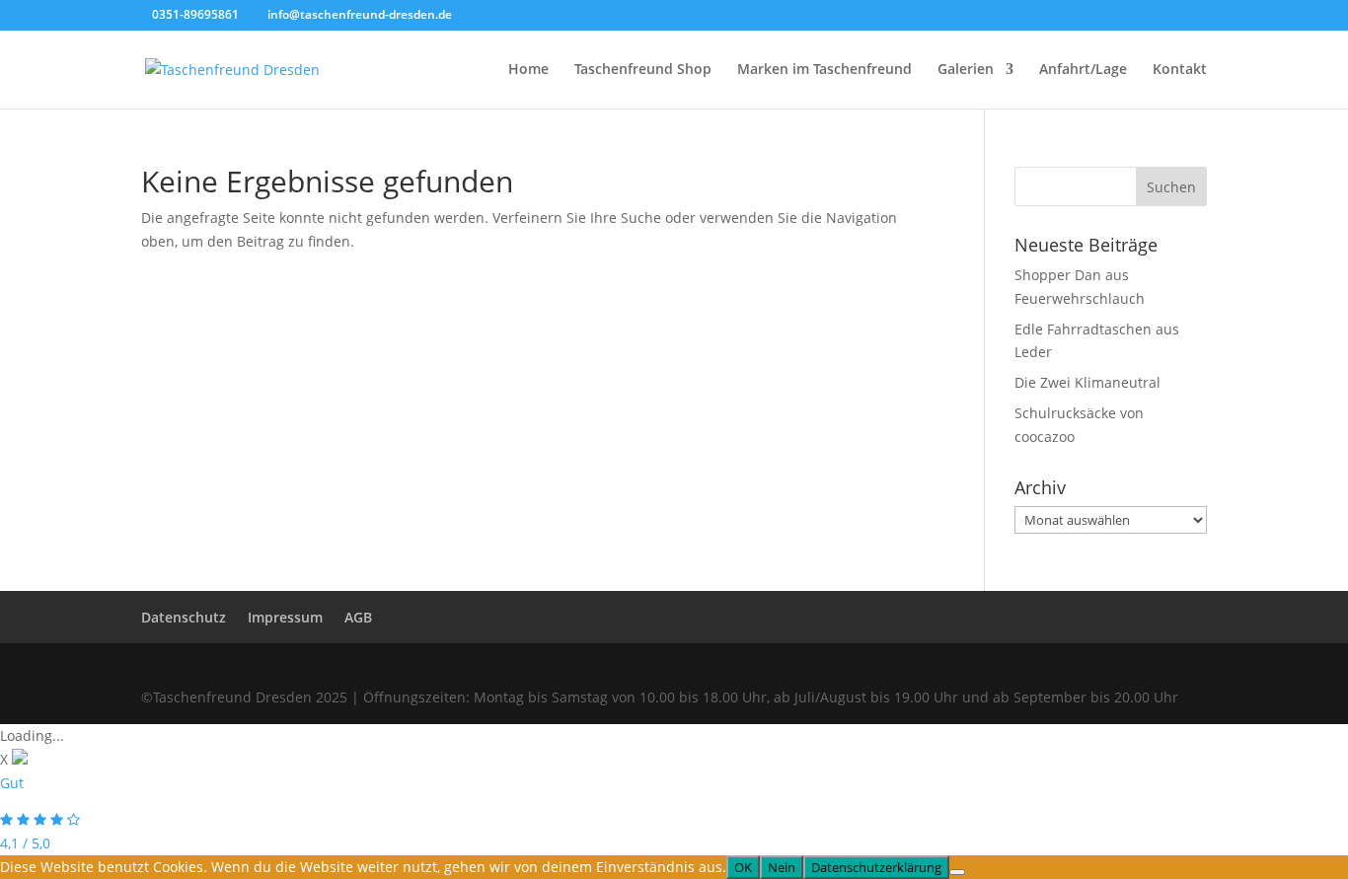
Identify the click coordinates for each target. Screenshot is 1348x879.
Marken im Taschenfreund (824, 70)
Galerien (965, 70)
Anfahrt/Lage (1083, 70)
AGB (358, 617)
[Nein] (957, 872)
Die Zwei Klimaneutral (1087, 382)
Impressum (285, 617)
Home (528, 70)
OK (743, 867)
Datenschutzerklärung (876, 867)
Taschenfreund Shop (642, 70)
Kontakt (1180, 70)
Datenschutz (183, 617)
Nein (781, 867)
